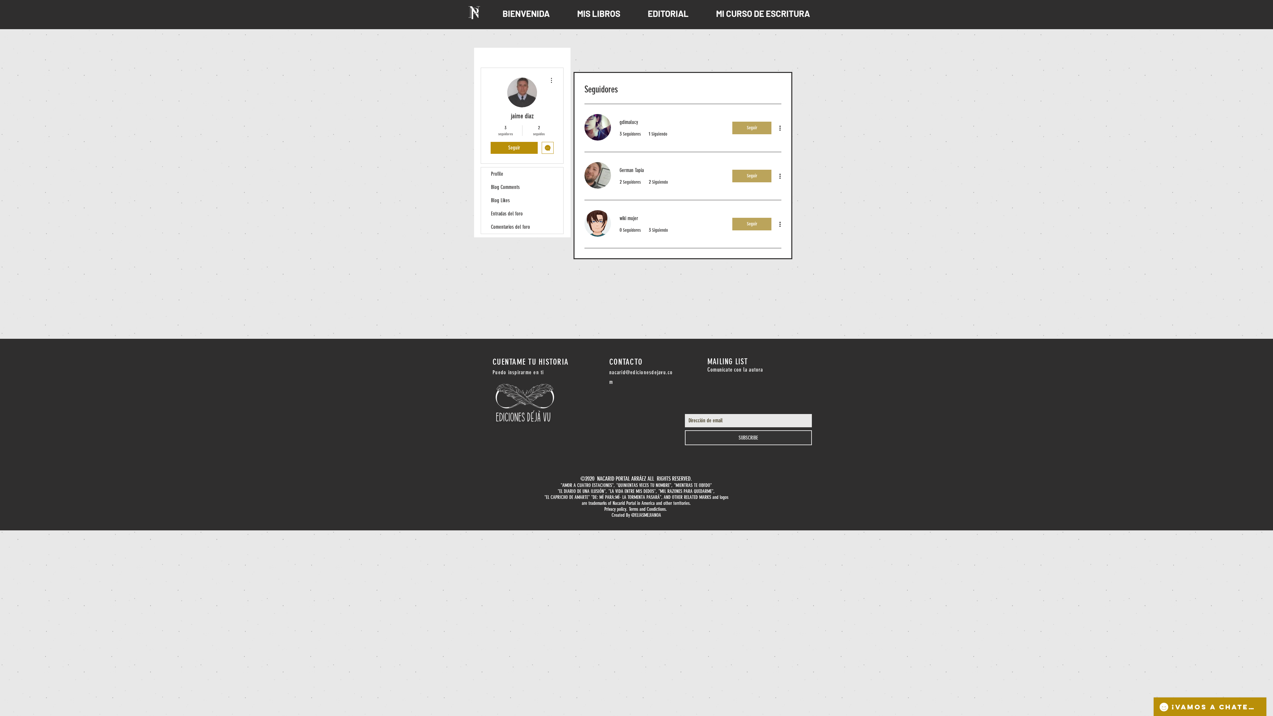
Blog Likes (500, 200)
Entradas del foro (507, 213)
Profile (497, 174)
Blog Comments (505, 187)
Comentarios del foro (510, 227)
